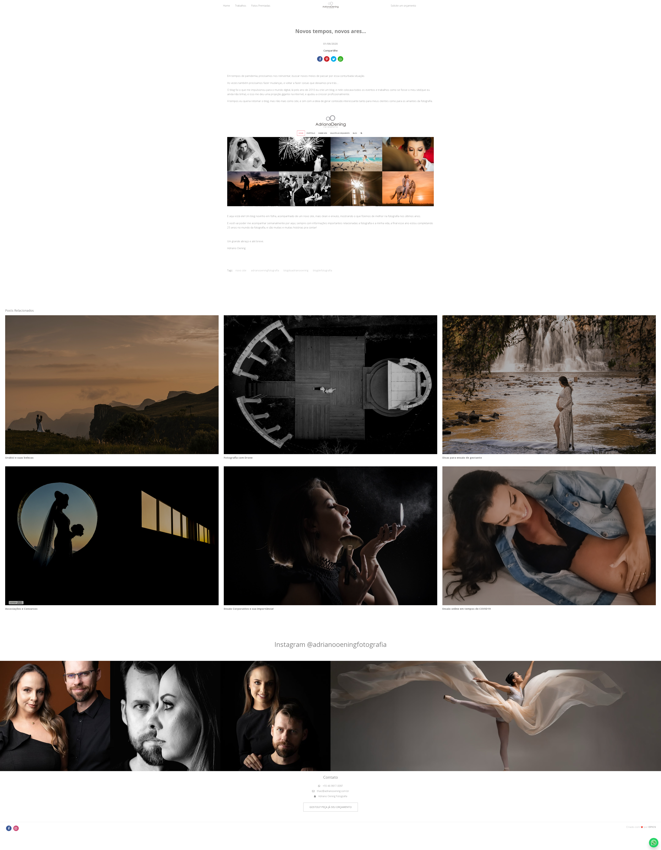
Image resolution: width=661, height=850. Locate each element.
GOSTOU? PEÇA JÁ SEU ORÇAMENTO (330, 807)
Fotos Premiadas (260, 5)
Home (226, 5)
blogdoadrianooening (296, 270)
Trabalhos (240, 5)
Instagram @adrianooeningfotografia (330, 644)
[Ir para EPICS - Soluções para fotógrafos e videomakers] (641, 826)
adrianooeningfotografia (265, 270)
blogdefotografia (322, 270)
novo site (240, 270)
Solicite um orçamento (403, 5)
